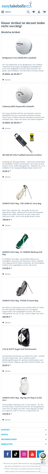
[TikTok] (15, 454)
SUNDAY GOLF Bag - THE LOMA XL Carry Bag (21, 203)
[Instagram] (24, 454)
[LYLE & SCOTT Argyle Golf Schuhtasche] (24, 337)
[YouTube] (32, 454)
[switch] (43, 462)
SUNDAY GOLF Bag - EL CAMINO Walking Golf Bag (22, 253)
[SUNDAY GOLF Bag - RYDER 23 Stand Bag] (24, 289)
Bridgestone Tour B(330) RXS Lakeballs (19, 58)
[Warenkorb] (44, 12)
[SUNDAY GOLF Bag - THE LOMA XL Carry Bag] (24, 192)
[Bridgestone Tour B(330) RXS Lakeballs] (24, 46)
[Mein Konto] (39, 12)
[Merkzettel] (33, 12)
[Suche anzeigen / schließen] (28, 12)
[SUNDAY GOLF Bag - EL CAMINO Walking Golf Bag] (24, 240)
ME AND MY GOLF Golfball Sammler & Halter (22, 155)
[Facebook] (7, 454)
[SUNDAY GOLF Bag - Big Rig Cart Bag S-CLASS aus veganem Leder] (24, 386)
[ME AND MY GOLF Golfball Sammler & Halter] (24, 143)
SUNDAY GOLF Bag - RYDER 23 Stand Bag (20, 300)
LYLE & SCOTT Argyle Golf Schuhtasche (19, 349)
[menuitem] (6, 12)
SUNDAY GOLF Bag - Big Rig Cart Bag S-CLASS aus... (22, 399)
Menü (8, 12)
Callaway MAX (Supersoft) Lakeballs (18, 106)
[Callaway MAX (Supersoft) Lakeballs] (24, 95)
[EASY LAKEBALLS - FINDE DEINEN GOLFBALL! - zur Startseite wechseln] (24, 4)
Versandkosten (38, 463)
